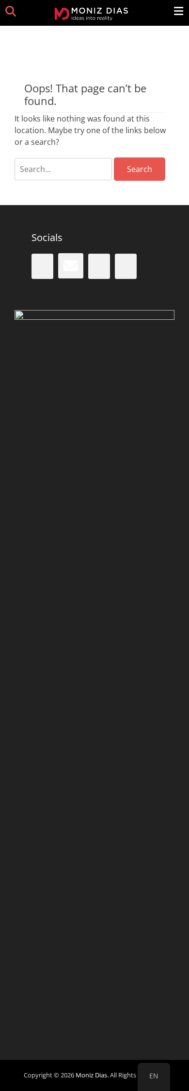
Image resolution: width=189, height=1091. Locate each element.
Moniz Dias (91, 1075)
